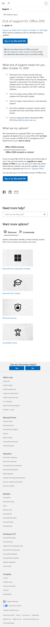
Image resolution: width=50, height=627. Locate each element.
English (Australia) (12, 601)
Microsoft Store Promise (10, 442)
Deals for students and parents (12, 482)
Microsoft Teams (8, 522)
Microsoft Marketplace (10, 554)
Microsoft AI (7, 497)
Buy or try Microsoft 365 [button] (15, 41)
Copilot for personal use (10, 397)
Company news (7, 582)
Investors (6, 590)
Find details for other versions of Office (22, 52)
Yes (16, 368)
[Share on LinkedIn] (9, 191)
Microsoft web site (28, 120)
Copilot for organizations (10, 393)
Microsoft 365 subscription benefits (16, 268)
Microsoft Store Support (10, 429)
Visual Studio (7, 566)
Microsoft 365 (7, 514)
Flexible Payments (8, 446)
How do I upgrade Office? (34, 168)
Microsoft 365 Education (10, 470)
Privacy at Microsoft (9, 586)
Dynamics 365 (7, 510)
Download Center (8, 425)
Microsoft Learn (8, 542)
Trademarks (35, 615)
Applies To (8, 25)
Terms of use (26, 615)
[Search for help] (9, 3)
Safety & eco (7, 619)
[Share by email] (15, 191)
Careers (5, 578)
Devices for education (10, 461)
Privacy (18, 615)
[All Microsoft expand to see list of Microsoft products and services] (3, 3)
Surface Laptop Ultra (9, 389)
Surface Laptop (7, 385)
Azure (5, 506)
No (33, 368)
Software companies (9, 562)
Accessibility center (10, 343)
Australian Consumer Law (31, 619)
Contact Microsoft (8, 615)
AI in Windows (7, 401)
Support (5, 9)
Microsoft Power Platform (11, 558)
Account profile (7, 421)
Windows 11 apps (8, 410)
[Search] (44, 214)
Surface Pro (6, 381)
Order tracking (7, 438)
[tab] (15, 147)
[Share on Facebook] (4, 191)
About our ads (17, 619)
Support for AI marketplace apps (13, 546)
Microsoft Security (8, 502)
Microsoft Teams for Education (12, 465)
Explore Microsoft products (11, 405)
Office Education (8, 474)
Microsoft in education (10, 457)
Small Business (7, 526)
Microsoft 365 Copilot (10, 518)
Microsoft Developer (9, 538)
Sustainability (7, 594)
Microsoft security (10, 318)
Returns (5, 433)
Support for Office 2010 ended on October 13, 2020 (23, 30)
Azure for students (8, 486)
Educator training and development (14, 478)
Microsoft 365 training (11, 293)
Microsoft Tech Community (11, 550)
